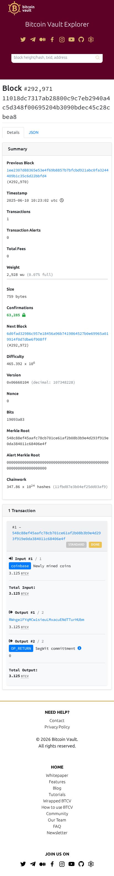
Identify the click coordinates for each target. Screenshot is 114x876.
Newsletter (57, 832)
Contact (57, 720)
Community (57, 813)
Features (57, 781)
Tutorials (57, 794)
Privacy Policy (57, 727)
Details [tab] (13, 132)
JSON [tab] (33, 132)
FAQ (57, 826)
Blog (57, 788)
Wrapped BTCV (57, 800)
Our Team (57, 820)
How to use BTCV (57, 807)
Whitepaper (57, 775)
